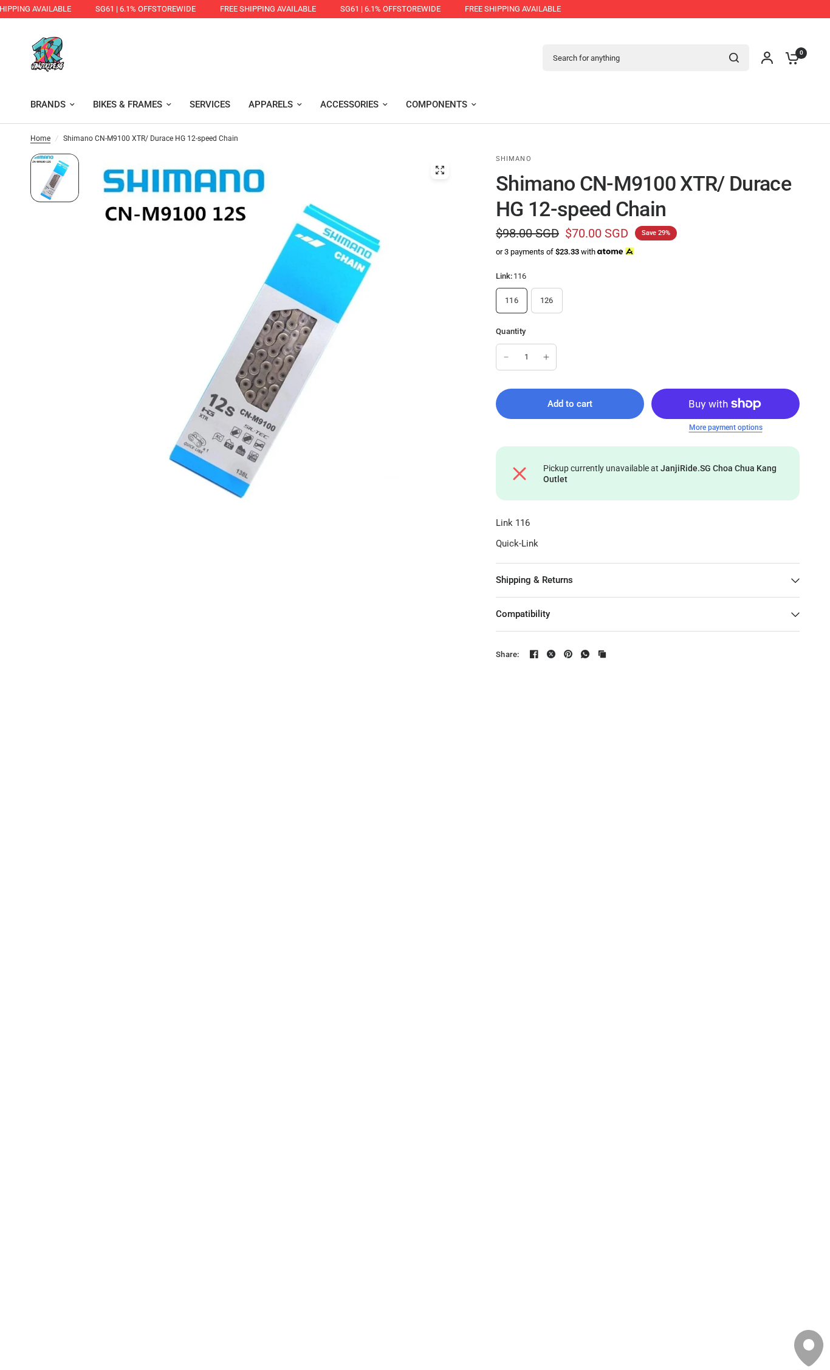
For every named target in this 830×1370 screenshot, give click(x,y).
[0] (789, 57)
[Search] (734, 57)
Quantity (511, 331)
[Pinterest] (568, 654)
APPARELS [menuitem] (271, 104)
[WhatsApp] (585, 654)
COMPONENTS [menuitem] (436, 104)
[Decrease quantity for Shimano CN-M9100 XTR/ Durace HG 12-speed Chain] (506, 357)
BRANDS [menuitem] (48, 104)
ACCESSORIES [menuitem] (349, 104)
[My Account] (767, 57)
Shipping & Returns (534, 579)
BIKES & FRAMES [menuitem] (127, 104)
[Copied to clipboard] (602, 654)
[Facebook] (534, 654)
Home (40, 138)
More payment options (726, 427)
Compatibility (523, 613)
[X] (551, 654)
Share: (508, 654)
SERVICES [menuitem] (210, 104)
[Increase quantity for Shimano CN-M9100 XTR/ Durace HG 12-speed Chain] (546, 357)
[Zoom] (440, 170)
